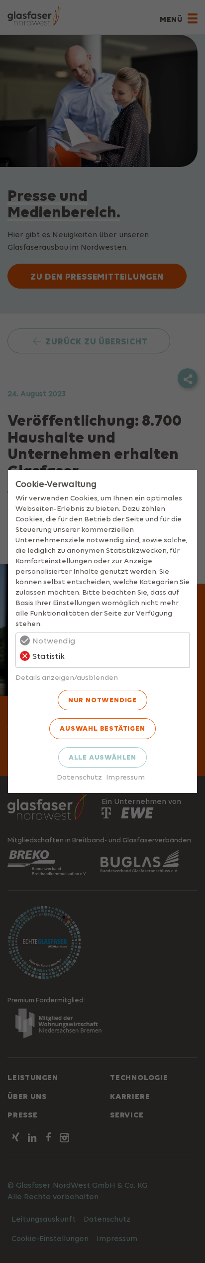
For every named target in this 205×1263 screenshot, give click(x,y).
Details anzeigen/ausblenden (66, 677)
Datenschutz (79, 777)
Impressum (125, 777)
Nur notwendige (102, 700)
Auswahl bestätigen (102, 728)
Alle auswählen (102, 757)
